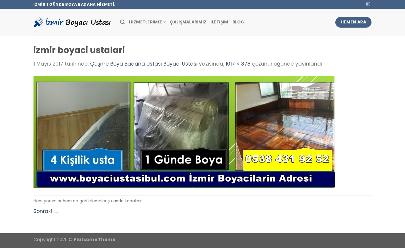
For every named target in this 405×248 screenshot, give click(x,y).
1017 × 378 (238, 63)
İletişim (219, 22)
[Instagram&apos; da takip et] (368, 4)
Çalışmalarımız (188, 22)
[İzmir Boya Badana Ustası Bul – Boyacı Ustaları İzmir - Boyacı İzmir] (72, 22)
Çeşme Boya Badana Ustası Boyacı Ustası (143, 63)
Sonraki (46, 211)
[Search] (122, 22)
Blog (238, 22)
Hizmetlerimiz (145, 22)
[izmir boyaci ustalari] (184, 131)
